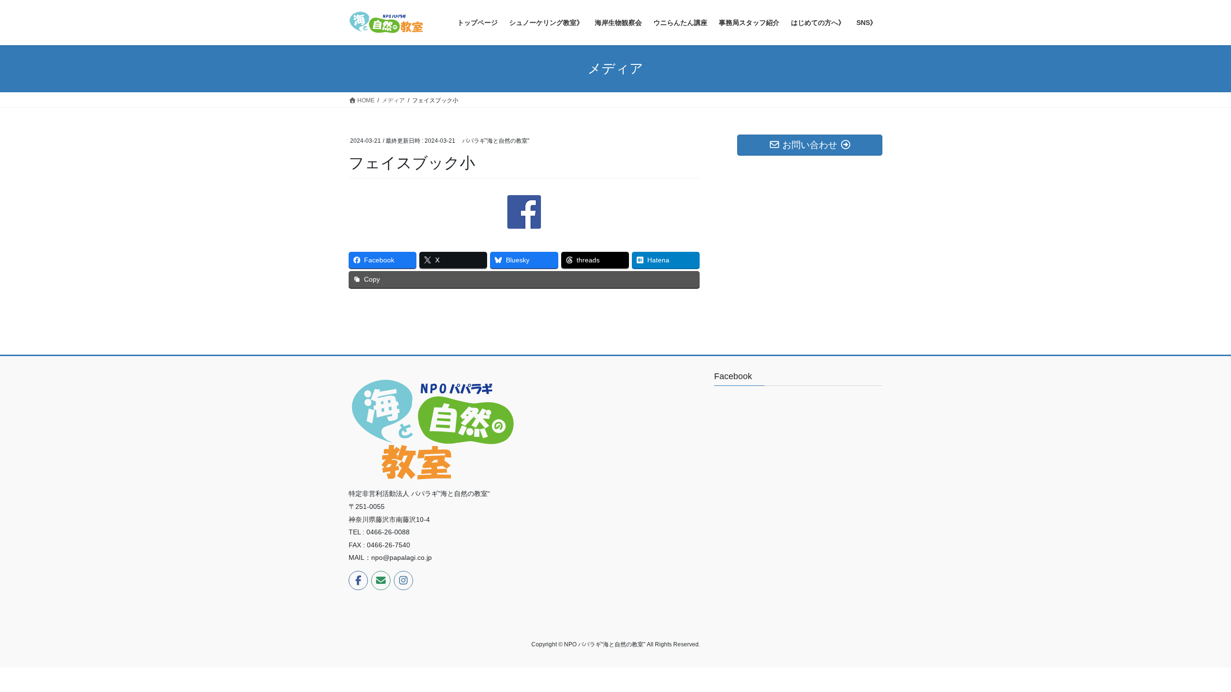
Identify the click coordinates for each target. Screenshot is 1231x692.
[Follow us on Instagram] (403, 580)
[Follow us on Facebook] (358, 580)
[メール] (380, 580)
